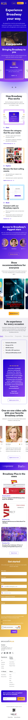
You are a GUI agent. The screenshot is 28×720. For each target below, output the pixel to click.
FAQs (10, 674)
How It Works (11, 661)
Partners (11, 682)
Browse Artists (3, 676)
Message (3, 603)
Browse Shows (12, 663)
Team (10, 676)
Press (10, 678)
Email (2, 583)
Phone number (4, 590)
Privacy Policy (10, 717)
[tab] (9, 336)
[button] (25, 3)
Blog (10, 680)
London (2, 666)
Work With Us (11, 684)
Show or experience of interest (8, 596)
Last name (3, 577)
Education (3, 664)
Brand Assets (11, 686)
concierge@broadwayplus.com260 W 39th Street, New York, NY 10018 (6, 649)
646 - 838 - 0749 (4, 646)
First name (3, 570)
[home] (4, 3)
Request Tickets (12, 665)
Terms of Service (17, 717)
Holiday (2, 667)
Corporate (3, 662)
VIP (1, 660)
